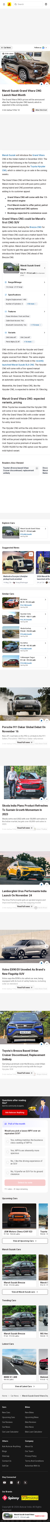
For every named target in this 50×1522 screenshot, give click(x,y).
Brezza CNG (35, 227)
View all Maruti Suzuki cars (23, 1292)
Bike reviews (30, 1422)
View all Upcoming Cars (23, 1241)
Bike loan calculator (33, 1432)
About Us (29, 1446)
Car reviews (7, 1422)
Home (4, 1396)
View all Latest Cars (23, 1386)
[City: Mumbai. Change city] (46, 4)
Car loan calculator (10, 1432)
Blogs (4, 1451)
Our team (29, 1451)
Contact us (6, 1461)
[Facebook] (18, 1482)
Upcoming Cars (8, 1417)
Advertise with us (32, 1466)
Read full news (23, 742)
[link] (19, 1216)
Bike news (29, 1427)
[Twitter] (25, 1482)
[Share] (47, 84)
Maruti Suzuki (8, 155)
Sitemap (5, 1456)
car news (15, 1396)
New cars (6, 1412)
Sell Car (5, 1466)
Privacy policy (31, 1456)
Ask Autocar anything (11, 1446)
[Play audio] (41, 84)
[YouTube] (4, 1482)
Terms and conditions (34, 1461)
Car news (6, 1427)
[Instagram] (11, 1482)
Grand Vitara (38, 155)
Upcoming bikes (32, 1417)
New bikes (29, 1412)
